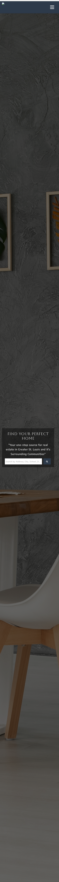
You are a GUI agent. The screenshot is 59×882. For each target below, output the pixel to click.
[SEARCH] (47, 461)
